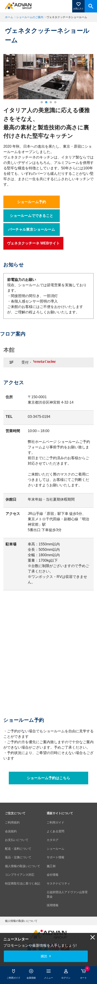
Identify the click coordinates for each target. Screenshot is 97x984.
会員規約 (11, 831)
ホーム (9, 17)
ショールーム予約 (31, 202)
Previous (9, 77)
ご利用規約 (12, 822)
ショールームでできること (31, 216)
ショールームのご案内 (29, 17)
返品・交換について (18, 857)
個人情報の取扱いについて (22, 866)
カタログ (52, 840)
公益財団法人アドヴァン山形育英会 (67, 894)
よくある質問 (55, 831)
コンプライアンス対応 (19, 874)
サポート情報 (55, 857)
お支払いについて (16, 840)
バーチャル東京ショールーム (31, 229)
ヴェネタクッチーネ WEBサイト (33, 243)
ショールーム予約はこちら (48, 778)
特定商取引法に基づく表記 (22, 883)
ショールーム (55, 848)
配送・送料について (18, 848)
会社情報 (52, 874)
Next (87, 77)
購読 (44, 956)
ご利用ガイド (55, 822)
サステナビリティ (58, 883)
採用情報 (52, 905)
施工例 (51, 866)
